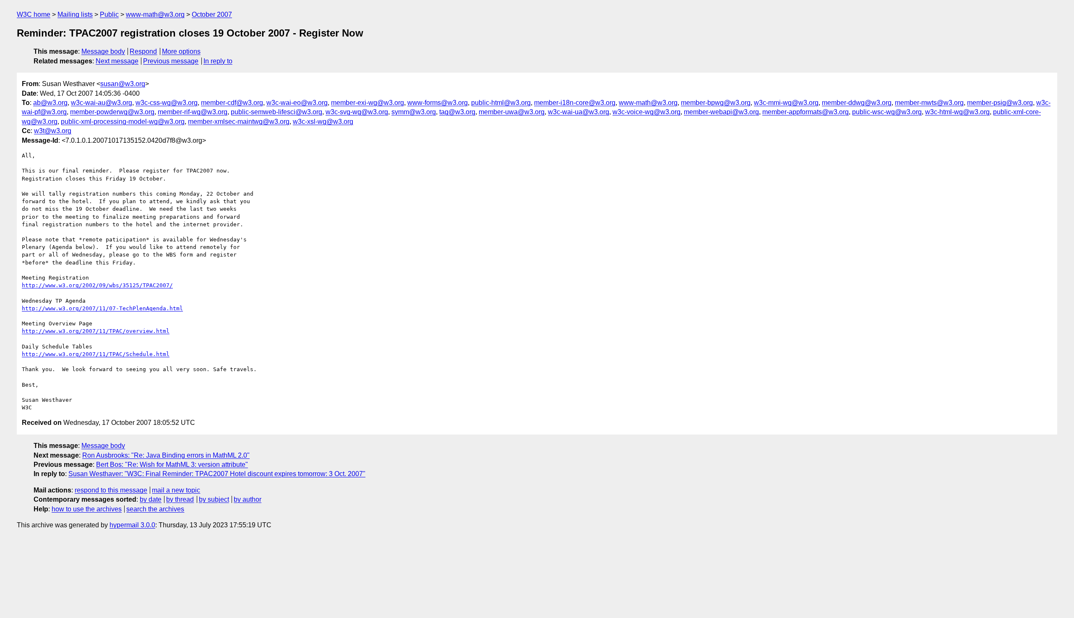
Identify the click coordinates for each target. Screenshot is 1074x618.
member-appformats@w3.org (805, 111)
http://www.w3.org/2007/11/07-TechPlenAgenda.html (102, 308)
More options (181, 51)
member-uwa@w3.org (512, 111)
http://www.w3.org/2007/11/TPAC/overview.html (95, 331)
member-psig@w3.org (1000, 102)
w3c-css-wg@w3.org (167, 102)
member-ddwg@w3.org (857, 102)
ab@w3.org (50, 102)
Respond (143, 51)
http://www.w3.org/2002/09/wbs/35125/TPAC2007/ (97, 285)
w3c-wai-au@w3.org (101, 102)
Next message (117, 61)
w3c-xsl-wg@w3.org (323, 121)
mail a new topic (176, 490)
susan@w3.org (122, 83)
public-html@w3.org (501, 102)
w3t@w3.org (52, 130)
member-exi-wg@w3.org (367, 102)
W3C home (33, 14)
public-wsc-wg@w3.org (887, 111)
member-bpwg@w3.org (716, 102)
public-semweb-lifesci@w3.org (276, 111)
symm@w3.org (413, 111)
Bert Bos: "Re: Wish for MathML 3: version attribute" (172, 464)
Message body (103, 51)
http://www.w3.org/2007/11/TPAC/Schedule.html (95, 354)
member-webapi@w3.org (721, 111)
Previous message (170, 61)
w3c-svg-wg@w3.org (357, 111)
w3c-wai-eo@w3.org (297, 102)
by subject (214, 499)
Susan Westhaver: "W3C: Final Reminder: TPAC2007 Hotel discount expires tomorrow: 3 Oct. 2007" (216, 473)
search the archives (155, 509)
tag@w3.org (457, 111)
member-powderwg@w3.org (112, 111)
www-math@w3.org (155, 14)
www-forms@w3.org (437, 102)
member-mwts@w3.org (929, 102)
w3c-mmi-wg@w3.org (786, 102)
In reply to (217, 61)
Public (109, 14)
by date (151, 499)
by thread (180, 499)
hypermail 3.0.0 (132, 525)
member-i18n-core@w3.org (574, 102)
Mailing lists (75, 14)
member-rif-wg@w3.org (192, 111)
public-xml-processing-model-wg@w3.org (123, 121)
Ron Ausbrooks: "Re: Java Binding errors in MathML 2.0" (166, 455)
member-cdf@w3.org (232, 102)
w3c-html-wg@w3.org (957, 111)
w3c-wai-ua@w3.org (578, 111)
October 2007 (212, 14)
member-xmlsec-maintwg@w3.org (238, 121)
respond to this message (111, 490)
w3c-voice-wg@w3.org (646, 111)
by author (247, 499)
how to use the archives (87, 509)
